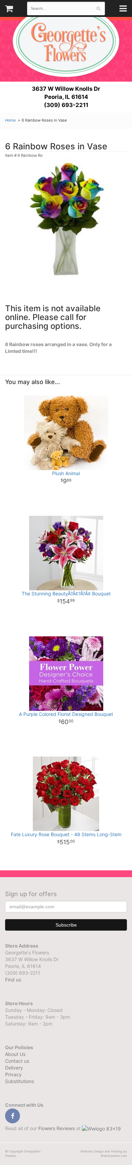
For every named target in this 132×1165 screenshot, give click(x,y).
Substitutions (19, 1081)
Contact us (17, 1061)
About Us (15, 1054)
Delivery (14, 1068)
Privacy (13, 1074)
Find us (13, 979)
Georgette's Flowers (66, 41)
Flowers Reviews (57, 1128)
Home (10, 120)
